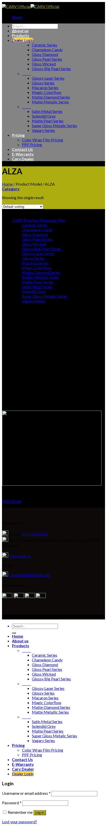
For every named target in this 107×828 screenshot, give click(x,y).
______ (26, 40)
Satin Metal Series (47, 111)
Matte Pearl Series (47, 120)
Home (17, 25)
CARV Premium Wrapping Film (38, 220)
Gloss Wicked (44, 63)
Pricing (18, 135)
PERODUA (11, 501)
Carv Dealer (23, 158)
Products (20, 35)
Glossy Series (43, 82)
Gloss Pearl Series (47, 59)
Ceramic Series (44, 44)
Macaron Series (45, 87)
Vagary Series (43, 130)
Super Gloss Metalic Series (54, 125)
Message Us (19, 555)
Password (11, 802)
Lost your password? (19, 821)
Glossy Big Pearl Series (51, 68)
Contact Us (22, 149)
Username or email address (26, 793)
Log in (39, 813)
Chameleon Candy (47, 49)
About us (20, 30)
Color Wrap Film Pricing (42, 139)
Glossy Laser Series (48, 78)
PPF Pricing (32, 144)
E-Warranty (23, 154)
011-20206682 (35, 534)
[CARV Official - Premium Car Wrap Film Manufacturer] (30, 6)
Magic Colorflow (46, 92)
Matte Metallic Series (50, 101)
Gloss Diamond (45, 54)
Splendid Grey (44, 116)
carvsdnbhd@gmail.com (29, 574)
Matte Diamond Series (51, 97)
